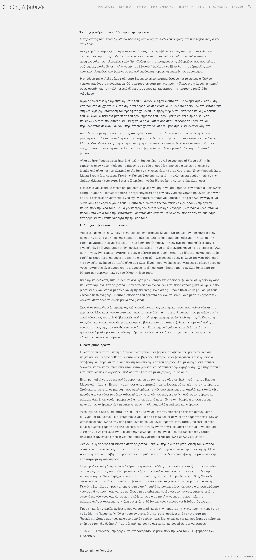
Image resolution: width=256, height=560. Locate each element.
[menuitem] (237, 6)
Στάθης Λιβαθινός (24, 7)
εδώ (109, 550)
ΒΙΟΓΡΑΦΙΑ (186, 6)
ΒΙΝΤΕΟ (141, 6)
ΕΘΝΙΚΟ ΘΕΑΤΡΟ (162, 6)
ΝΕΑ (201, 6)
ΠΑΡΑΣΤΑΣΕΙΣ (105, 6)
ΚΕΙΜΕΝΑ (125, 6)
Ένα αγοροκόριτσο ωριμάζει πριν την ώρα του (114, 32)
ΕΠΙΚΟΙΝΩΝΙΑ (218, 6)
